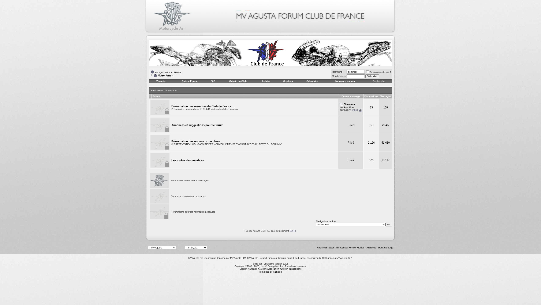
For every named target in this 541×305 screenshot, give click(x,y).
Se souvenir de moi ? (380, 72)
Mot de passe (339, 76)
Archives (371, 247)
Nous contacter (325, 247)
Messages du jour (345, 81)
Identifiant (337, 72)
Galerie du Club (238, 81)
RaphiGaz (349, 107)
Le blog (266, 81)
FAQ (213, 81)
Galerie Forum (190, 81)
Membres (288, 81)
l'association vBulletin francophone (284, 269)
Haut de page (385, 247)
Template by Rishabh (270, 271)
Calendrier (312, 81)
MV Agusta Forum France (168, 72)
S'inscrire (161, 81)
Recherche (379, 81)
